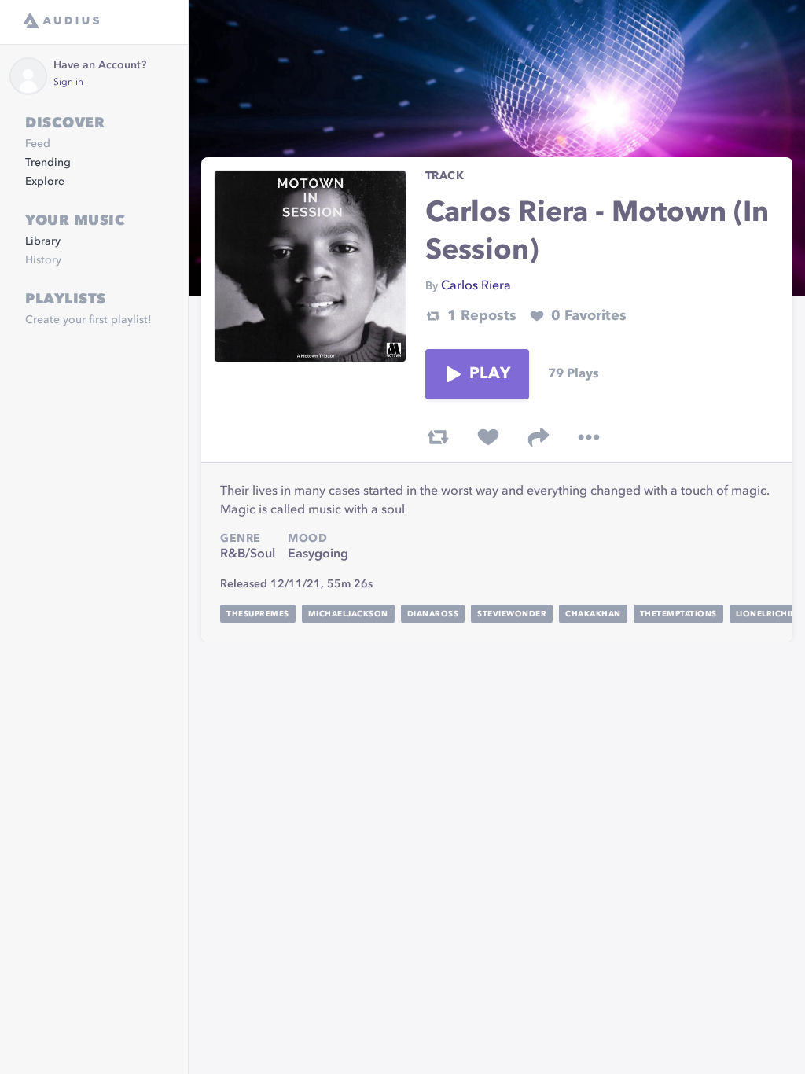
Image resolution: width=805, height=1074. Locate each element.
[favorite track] (488, 437)
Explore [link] (44, 181)
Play (489, 374)
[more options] (588, 437)
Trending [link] (48, 162)
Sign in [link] (68, 82)
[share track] (538, 437)
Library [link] (43, 241)
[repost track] (437, 437)
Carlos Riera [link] (476, 286)
